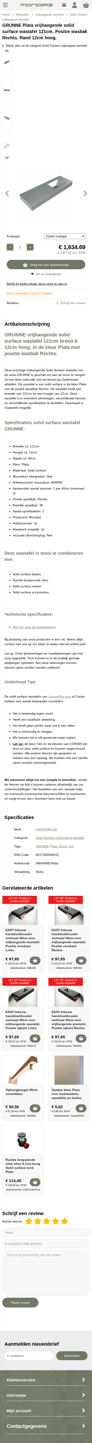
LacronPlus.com (59, 696)
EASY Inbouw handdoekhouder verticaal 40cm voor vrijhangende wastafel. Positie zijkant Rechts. (69, 1020)
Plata (53, 846)
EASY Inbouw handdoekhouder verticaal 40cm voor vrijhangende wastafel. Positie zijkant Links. (23, 1020)
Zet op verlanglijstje (48, 274)
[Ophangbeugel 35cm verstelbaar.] (23, 1070)
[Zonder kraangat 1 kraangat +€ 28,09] (64, 236)
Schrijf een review (72, 303)
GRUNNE (42, 846)
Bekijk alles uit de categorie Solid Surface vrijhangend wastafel (46, 45)
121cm (63, 846)
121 (71, 846)
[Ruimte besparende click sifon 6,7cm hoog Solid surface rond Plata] (23, 1140)
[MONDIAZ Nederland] (37, 7)
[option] (7, 62)
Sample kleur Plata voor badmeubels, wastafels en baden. (67, 1094)
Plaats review (20, 1302)
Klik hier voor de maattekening (34, 627)
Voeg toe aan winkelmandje (49, 265)
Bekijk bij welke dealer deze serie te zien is (37, 284)
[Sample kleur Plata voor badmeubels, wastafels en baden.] (69, 1070)
